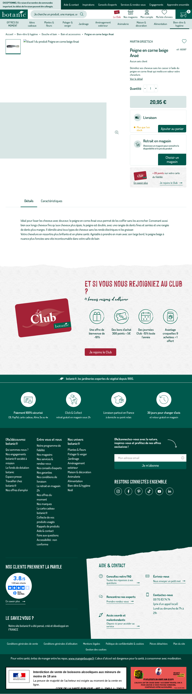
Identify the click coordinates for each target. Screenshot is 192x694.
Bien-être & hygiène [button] (179, 24)
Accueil (9, 34)
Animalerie (74, 476)
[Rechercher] (81, 14)
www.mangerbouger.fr (81, 658)
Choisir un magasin (172, 159)
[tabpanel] (96, 229)
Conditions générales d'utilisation (60, 643)
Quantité (135, 88)
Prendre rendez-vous (117, 601)
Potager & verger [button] (68, 24)
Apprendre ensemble (178, 4)
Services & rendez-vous (133, 4)
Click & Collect (73, 412)
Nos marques (44, 504)
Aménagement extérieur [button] (103, 24)
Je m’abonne (150, 465)
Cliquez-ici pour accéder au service (120, 625)
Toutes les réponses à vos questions (119, 581)
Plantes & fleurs (77, 450)
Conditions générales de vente (22, 643)
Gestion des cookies (96, 649)
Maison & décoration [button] (141, 24)
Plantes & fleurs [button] (49, 24)
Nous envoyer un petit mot (167, 581)
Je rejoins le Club (169, 182)
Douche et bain (49, 34)
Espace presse (14, 476)
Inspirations (88, 4)
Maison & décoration (79, 472)
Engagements (156, 4)
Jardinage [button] (84, 23)
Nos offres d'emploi (17, 490)
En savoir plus (141, 182)
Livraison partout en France (118, 412)
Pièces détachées (159, 643)
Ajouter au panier (172, 129)
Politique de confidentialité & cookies (125, 643)
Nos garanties (44, 472)
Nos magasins (44, 454)
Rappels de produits (48, 526)
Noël (70, 490)
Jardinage (73, 458)
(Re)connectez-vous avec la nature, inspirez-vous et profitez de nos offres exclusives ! (137, 443)
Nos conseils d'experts (49, 468)
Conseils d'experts (107, 4)
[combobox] (55, 14)
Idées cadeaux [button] (32, 24)
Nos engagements (16, 454)
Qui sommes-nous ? (17, 450)
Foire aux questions (47, 535)
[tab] (29, 201)
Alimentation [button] (160, 23)
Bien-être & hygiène (27, 34)
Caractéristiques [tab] (51, 201)
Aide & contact (71, 4)
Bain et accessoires (71, 34)
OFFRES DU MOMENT (13, 24)
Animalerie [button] (123, 23)
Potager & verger (77, 454)
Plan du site (179, 643)
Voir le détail (136, 78)
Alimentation (75, 481)
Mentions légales (91, 643)
